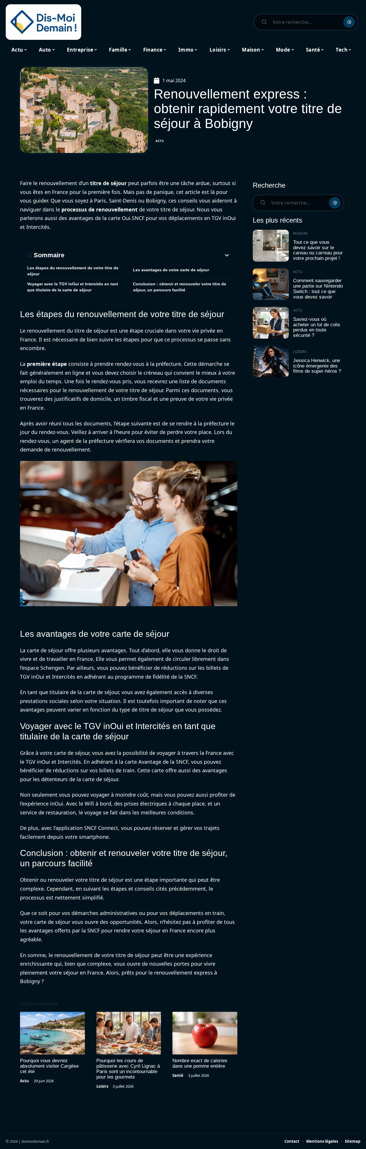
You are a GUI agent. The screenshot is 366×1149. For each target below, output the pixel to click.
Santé (177, 1075)
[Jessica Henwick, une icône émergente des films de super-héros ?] (271, 361)
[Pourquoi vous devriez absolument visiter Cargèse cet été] (52, 1033)
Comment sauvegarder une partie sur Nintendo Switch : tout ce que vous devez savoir (318, 288)
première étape (47, 363)
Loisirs (102, 1086)
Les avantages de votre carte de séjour (171, 270)
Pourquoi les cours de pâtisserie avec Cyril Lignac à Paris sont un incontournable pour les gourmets (128, 1069)
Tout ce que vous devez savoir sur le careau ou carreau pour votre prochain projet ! (318, 250)
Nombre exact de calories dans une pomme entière (199, 1063)
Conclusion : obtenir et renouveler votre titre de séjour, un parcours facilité (179, 287)
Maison (300, 233)
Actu (160, 141)
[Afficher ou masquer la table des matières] (147, 255)
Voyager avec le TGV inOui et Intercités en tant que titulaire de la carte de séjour (72, 287)
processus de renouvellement (99, 209)
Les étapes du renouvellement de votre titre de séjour (72, 271)
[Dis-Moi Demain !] (43, 22)
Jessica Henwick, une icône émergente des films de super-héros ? (317, 366)
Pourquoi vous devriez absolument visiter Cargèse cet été (49, 1066)
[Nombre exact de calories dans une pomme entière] (204, 1033)
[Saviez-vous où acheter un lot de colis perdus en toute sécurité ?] (271, 323)
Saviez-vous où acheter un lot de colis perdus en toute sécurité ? (316, 327)
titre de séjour (108, 183)
